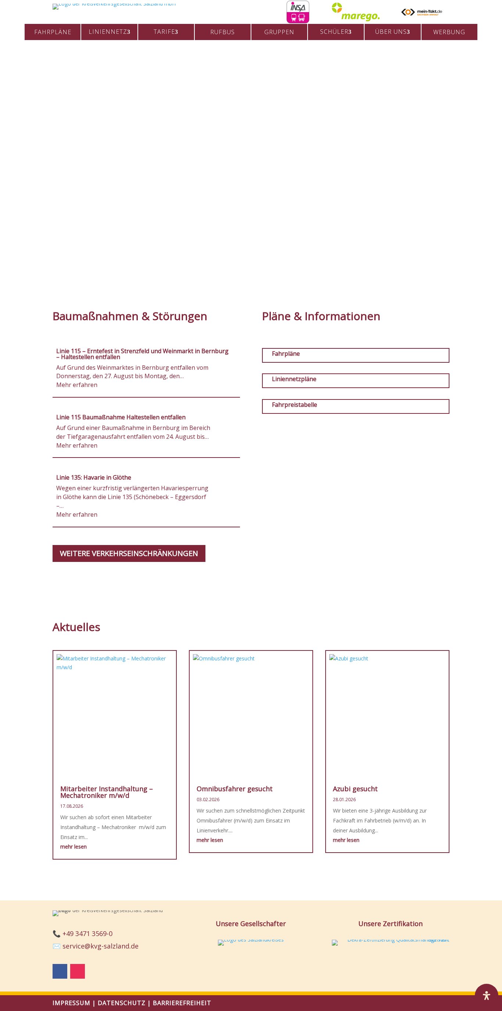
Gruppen (279, 32)
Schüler (334, 32)
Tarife (164, 32)
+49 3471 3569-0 (87, 933)
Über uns (391, 32)
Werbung (449, 32)
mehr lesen (73, 846)
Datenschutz (122, 1003)
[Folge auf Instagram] (77, 971)
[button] (37, 160)
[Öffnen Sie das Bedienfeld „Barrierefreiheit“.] (486, 995)
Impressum (71, 1003)
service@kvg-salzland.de (100, 946)
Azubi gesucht (355, 788)
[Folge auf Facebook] (60, 971)
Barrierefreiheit (182, 1003)
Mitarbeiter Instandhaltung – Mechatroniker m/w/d (106, 792)
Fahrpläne (52, 32)
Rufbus (222, 32)
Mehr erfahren (76, 385)
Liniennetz (108, 32)
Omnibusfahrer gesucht (235, 788)
